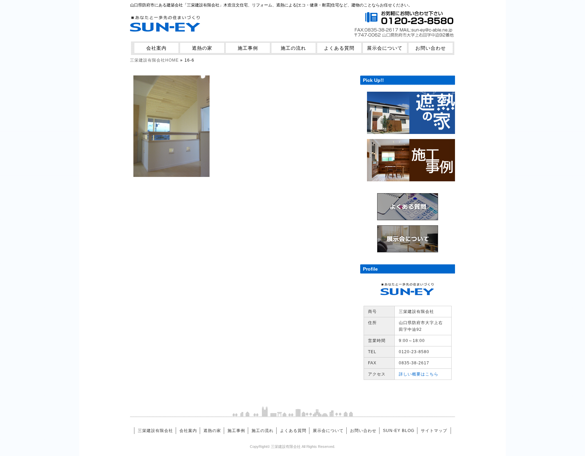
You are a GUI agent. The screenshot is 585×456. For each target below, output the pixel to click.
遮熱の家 (202, 48)
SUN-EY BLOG (398, 430)
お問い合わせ (430, 48)
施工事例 (248, 48)
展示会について (385, 48)
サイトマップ (434, 430)
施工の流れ (293, 48)
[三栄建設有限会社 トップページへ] (165, 36)
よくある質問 (339, 48)
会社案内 (156, 48)
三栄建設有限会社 (155, 430)
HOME (154, 60)
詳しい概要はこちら (418, 374)
